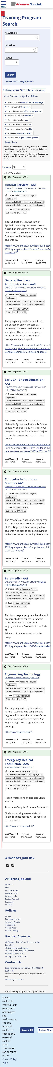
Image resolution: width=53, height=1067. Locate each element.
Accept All (27, 1030)
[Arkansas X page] (13, 865)
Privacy (8, 916)
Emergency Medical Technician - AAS (19, 762)
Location (10, 45)
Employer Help (11, 893)
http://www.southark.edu (18, 826)
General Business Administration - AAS (20, 282)
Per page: (6, 167)
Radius (8, 57)
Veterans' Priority (12, 922)
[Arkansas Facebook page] (7, 865)
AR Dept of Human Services (16, 948)
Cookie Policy (10, 928)
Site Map (9, 904)
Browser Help (11, 896)
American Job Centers (14, 979)
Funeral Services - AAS (20, 185)
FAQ (7, 887)
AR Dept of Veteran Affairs (16, 956)
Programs (9, 902)
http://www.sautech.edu (17, 732)
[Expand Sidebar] (3, 13)
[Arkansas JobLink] (26, 4)
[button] (3, 4)
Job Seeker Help (12, 890)
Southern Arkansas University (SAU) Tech (22, 677)
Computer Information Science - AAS (22, 481)
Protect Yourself (12, 899)
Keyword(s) (11, 32)
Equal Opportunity (12, 919)
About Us (9, 884)
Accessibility (10, 925)
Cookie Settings (12, 930)
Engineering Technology (22, 674)
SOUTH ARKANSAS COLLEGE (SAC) (19, 767)
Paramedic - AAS (16, 578)
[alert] (26, 178)
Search (10, 74)
